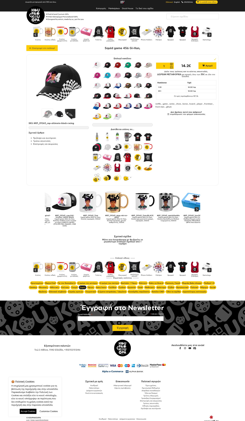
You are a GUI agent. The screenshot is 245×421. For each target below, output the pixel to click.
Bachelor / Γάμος (129, 283)
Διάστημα (161, 287)
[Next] (209, 35)
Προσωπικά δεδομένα (151, 388)
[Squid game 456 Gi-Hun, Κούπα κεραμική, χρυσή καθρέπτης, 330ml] (109, 202)
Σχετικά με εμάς (94, 381)
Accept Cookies (28, 411)
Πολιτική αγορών (151, 381)
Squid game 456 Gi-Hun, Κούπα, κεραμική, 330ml (84, 217)
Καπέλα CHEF (158, 292)
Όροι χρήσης (151, 385)
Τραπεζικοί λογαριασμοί (150, 398)
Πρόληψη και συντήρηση (44, 138)
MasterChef (50, 283)
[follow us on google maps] (194, 348)
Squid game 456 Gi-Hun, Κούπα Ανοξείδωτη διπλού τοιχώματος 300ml (161, 218)
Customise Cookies (49, 411)
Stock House (127, 8)
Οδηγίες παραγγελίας (150, 406)
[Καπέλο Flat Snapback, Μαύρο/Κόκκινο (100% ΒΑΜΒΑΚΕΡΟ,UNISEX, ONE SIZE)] (107, 95)
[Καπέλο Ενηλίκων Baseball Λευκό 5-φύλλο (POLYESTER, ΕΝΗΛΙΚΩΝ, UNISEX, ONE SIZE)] (117, 116)
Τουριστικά (90, 292)
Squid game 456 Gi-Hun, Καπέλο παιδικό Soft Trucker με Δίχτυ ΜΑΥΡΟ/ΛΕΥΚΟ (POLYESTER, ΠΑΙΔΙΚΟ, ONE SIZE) (57, 221)
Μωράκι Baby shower (192, 283)
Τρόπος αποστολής (151, 403)
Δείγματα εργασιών (94, 390)
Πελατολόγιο (94, 388)
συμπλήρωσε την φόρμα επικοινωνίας (187, 114)
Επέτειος (65, 287)
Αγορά (209, 65)
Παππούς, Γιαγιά (172, 283)
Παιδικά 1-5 (209, 283)
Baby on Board (156, 283)
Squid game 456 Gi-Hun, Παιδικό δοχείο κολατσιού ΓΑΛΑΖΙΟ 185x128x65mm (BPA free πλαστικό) (187, 219)
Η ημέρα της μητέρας (87, 283)
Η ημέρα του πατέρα (109, 283)
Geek (140, 287)
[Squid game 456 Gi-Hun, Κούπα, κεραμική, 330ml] (84, 202)
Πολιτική (194, 287)
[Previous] (35, 35)
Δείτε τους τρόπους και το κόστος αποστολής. (186, 71)
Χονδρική (94, 385)
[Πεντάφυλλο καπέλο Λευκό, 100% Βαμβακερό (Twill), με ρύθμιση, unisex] (96, 65)
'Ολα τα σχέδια (173, 292)
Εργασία (132, 287)
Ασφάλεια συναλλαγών (151, 390)
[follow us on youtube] (189, 348)
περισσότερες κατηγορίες (194, 292)
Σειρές (82, 287)
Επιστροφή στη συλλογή (43, 48)
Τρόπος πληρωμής (150, 396)
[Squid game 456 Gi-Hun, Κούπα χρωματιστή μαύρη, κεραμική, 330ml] (135, 202)
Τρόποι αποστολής (42, 141)
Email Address (85, 314)
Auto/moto (101, 287)
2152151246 (188, 2)
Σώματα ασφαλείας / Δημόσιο (112, 292)
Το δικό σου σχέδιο (144, 8)
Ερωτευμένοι (37, 283)
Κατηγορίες (101, 8)
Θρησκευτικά (182, 287)
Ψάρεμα (204, 287)
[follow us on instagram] (185, 348)
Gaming (33, 287)
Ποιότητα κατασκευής (94, 393)
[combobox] (192, 16)
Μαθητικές (150, 287)
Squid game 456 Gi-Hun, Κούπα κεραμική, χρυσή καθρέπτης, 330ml (109, 219)
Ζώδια (171, 287)
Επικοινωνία (122, 381)
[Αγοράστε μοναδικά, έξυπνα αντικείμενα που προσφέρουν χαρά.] (35, 15)
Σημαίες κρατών (75, 292)
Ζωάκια (122, 287)
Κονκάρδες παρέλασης (139, 292)
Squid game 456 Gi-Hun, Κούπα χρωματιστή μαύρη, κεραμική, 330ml (135, 218)
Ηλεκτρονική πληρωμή (122, 385)
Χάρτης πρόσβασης (122, 388)
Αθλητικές (54, 287)
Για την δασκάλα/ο (66, 283)
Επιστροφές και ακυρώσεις (45, 144)
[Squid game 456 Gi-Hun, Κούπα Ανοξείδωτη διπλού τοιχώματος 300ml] (161, 202)
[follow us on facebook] (180, 348)
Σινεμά (74, 287)
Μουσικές (43, 287)
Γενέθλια (112, 287)
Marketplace (114, 8)
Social (212, 287)
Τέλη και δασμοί (150, 393)
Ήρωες (91, 287)
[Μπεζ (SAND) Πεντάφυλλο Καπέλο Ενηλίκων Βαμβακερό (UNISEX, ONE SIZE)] (148, 65)
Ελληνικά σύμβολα (57, 292)
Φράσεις (43, 292)
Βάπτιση (143, 283)
